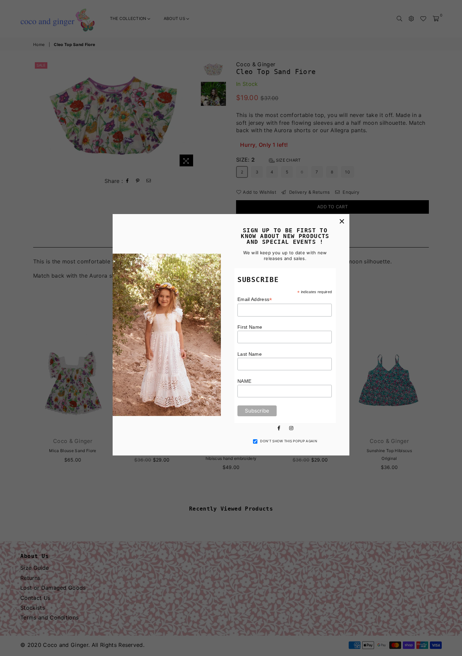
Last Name (249, 354)
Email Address (254, 299)
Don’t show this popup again (288, 441)
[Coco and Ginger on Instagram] (291, 427)
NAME (244, 381)
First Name (249, 327)
